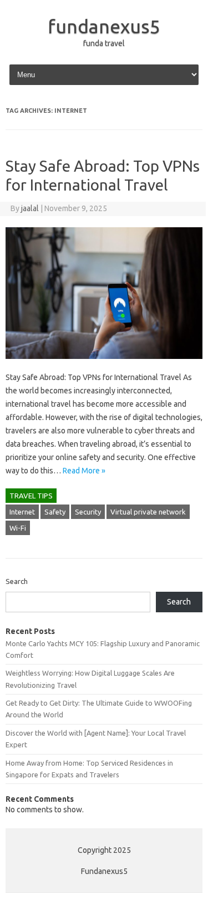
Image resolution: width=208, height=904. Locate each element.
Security (88, 512)
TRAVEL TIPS (31, 496)
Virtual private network (148, 512)
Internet (22, 512)
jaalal (30, 208)
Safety (54, 512)
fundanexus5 (104, 26)
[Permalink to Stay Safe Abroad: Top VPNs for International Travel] (104, 363)
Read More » (84, 470)
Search (17, 581)
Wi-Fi (17, 528)
